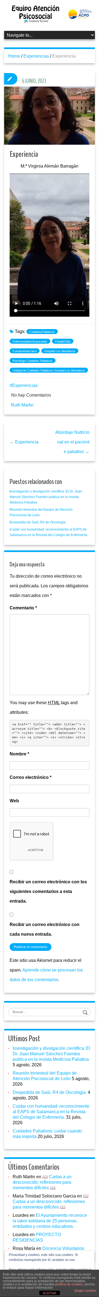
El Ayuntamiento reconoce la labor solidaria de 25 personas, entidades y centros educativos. (50, 1221)
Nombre (19, 754)
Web (14, 800)
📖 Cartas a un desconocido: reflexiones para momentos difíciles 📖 (42, 1182)
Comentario (23, 608)
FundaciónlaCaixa (25, 351)
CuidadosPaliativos (42, 331)
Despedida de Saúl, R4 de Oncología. (38, 522)
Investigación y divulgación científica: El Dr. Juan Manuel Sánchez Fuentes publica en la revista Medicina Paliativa (46, 496)
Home (14, 56)
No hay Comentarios (31, 395)
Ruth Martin (22, 405)
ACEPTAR (49, 1293)
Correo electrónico (30, 777)
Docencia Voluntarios (63, 1248)
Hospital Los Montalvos (59, 351)
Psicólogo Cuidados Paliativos (33, 360)
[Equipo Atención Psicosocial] (49, 13)
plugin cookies (85, 1291)
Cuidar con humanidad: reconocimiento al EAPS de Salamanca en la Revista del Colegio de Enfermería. (51, 1112)
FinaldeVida (62, 341)
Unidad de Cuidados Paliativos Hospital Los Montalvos (49, 370)
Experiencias (36, 56)
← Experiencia (24, 442)
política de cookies (69, 1284)
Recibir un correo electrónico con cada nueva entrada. (44, 929)
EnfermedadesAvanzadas (30, 341)
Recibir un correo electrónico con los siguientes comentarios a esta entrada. (48, 891)
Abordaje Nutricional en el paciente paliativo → (72, 442)
